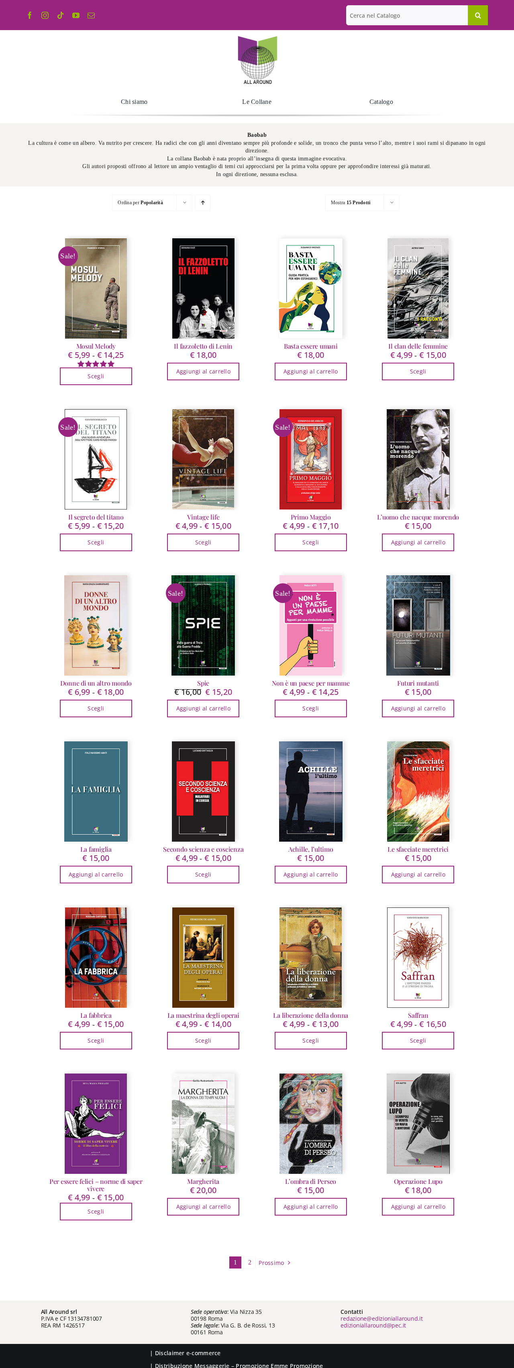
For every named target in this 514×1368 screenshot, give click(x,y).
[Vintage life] (203, 459)
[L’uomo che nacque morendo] (418, 459)
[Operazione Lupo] (418, 1124)
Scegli (96, 376)
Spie (203, 683)
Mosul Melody (96, 346)
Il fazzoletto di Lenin (203, 346)
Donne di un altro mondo (96, 683)
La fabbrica (96, 1015)
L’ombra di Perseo (310, 1181)
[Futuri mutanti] (418, 625)
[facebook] (29, 15)
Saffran (418, 1015)
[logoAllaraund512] (257, 39)
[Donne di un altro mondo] (96, 625)
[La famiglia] (96, 791)
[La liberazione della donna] (311, 957)
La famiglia (96, 849)
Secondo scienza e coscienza (203, 849)
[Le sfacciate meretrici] (418, 791)
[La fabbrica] (96, 957)
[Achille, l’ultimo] (311, 791)
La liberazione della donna (310, 1015)
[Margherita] (203, 1124)
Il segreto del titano (96, 517)
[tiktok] (60, 15)
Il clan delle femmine (418, 346)
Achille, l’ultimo (310, 849)
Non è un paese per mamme (310, 683)
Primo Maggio (311, 517)
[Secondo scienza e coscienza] (203, 791)
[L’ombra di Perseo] (311, 1124)
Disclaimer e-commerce (188, 1353)
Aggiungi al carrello (203, 371)
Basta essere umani (311, 346)
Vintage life (203, 517)
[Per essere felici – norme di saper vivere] (96, 1124)
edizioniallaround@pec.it (373, 1325)
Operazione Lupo (418, 1181)
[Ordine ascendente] (202, 203)
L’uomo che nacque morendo (418, 517)
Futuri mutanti (418, 683)
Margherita (203, 1181)
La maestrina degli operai (203, 1015)
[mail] (91, 15)
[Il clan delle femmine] (418, 288)
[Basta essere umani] (311, 288)
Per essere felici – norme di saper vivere (96, 1185)
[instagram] (45, 15)
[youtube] (76, 15)
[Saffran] (418, 957)
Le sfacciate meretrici (418, 849)
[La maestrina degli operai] (203, 957)
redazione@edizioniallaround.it (382, 1318)
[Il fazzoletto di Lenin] (203, 288)
